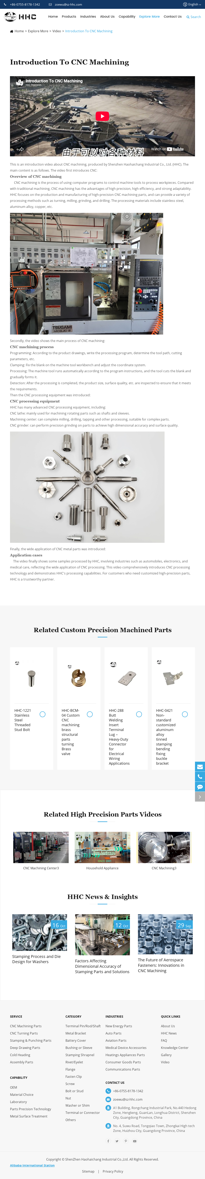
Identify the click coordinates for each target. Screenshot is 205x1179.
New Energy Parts (119, 1026)
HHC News (169, 1033)
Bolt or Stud (74, 1091)
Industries (88, 16)
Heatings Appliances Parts (125, 1055)
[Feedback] (200, 787)
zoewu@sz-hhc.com (68, 4)
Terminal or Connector (82, 1112)
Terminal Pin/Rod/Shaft (83, 1026)
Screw (69, 1084)
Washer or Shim (77, 1105)
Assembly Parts (21, 1062)
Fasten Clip (73, 1076)
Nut (68, 1098)
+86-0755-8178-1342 (25, 4)
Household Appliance (102, 868)
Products (69, 16)
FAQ (164, 1040)
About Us (107, 16)
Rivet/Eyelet (74, 1062)
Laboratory (18, 1102)
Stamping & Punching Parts (30, 1040)
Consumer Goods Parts (123, 1062)
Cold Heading (20, 1055)
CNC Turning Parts (24, 1033)
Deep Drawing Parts (25, 1048)
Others (70, 1120)
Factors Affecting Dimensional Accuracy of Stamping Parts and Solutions (102, 966)
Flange (70, 1069)
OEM (13, 1087)
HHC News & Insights (102, 896)
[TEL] (200, 777)
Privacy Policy (113, 1171)
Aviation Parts (116, 1040)
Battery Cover (75, 1040)
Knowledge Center (175, 1048)
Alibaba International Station (32, 1165)
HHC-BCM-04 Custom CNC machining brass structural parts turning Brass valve (71, 732)
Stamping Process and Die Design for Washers (36, 959)
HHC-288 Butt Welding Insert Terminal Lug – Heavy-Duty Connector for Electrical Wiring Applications (119, 737)
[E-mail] (200, 767)
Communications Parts (123, 1069)
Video (56, 31)
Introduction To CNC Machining (89, 31)
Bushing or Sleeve (78, 1048)
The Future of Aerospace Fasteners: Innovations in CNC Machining (161, 965)
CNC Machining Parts (26, 1026)
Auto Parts (114, 1033)
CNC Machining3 (164, 868)
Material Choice (21, 1094)
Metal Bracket (75, 1033)
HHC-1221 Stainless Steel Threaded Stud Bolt (22, 720)
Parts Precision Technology (30, 1109)
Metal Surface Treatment (28, 1116)
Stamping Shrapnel (79, 1055)
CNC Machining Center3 (41, 868)
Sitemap (88, 1171)
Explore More (149, 16)
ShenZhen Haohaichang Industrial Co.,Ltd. (97, 1159)
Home (53, 16)
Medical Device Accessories (126, 1048)
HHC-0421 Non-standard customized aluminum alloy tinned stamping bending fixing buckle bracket (166, 737)
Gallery (166, 1055)
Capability (127, 16)
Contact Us (173, 16)
